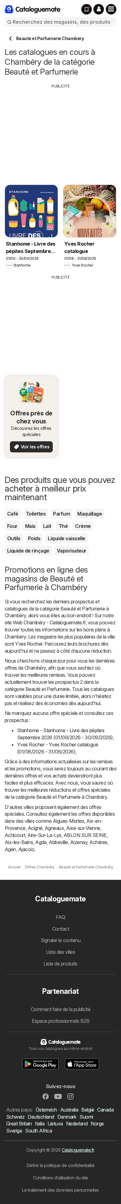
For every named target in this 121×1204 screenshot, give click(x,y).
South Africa (38, 1131)
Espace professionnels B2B (60, 1021)
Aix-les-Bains (19, 842)
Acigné (35, 828)
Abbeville (58, 842)
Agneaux (54, 828)
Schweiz (15, 1117)
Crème (83, 526)
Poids (34, 538)
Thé (63, 526)
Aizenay (78, 842)
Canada (105, 1110)
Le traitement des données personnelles (60, 1190)
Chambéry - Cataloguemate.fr (54, 622)
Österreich (46, 1110)
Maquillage (89, 514)
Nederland (76, 1123)
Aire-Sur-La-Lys (44, 835)
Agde (41, 842)
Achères (98, 842)
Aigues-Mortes (68, 821)
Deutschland (41, 1117)
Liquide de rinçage (28, 551)
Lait (47, 526)
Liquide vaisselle (66, 538)
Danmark (66, 1117)
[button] (98, 9)
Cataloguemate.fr (78, 1150)
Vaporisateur (72, 551)
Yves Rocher (28, 644)
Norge (97, 1123)
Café (12, 514)
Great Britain (19, 1123)
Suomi (86, 1117)
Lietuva (55, 1123)
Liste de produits (60, 964)
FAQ (60, 917)
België (87, 1110)
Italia (39, 1123)
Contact (60, 929)
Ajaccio (26, 849)
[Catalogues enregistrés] (86, 9)
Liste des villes (60, 952)
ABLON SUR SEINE (85, 835)
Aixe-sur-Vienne (83, 828)
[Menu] (111, 9)
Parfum (61, 514)
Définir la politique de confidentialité (60, 1165)
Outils (13, 538)
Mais (30, 526)
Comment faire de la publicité (60, 1009)
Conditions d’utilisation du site (60, 1177)
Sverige (14, 1131)
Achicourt (15, 835)
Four (12, 526)
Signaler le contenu (60, 940)
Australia (69, 1110)
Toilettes (36, 514)
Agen (10, 849)
